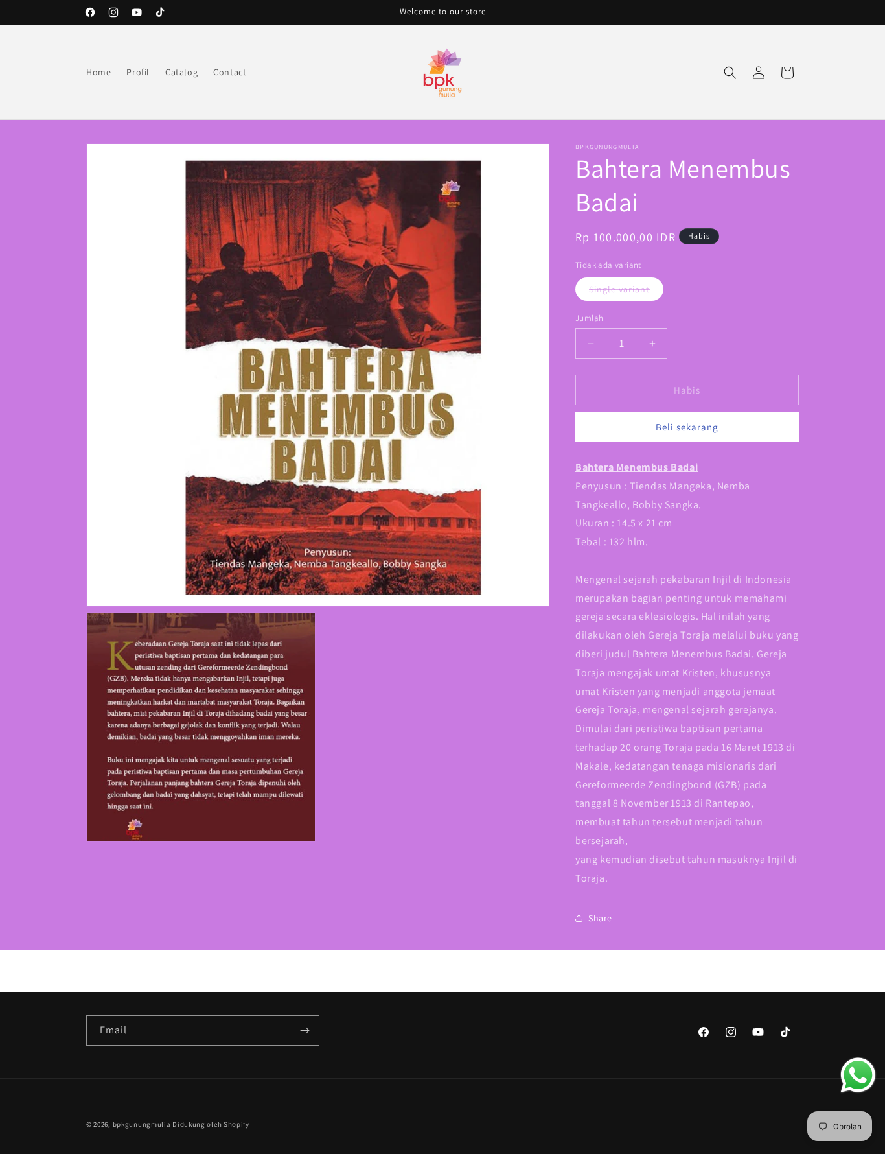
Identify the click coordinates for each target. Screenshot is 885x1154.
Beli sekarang (687, 427)
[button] (730, 72)
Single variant (626, 292)
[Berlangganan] (304, 1030)
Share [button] (600, 918)
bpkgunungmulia (142, 1124)
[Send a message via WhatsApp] (858, 1075)
